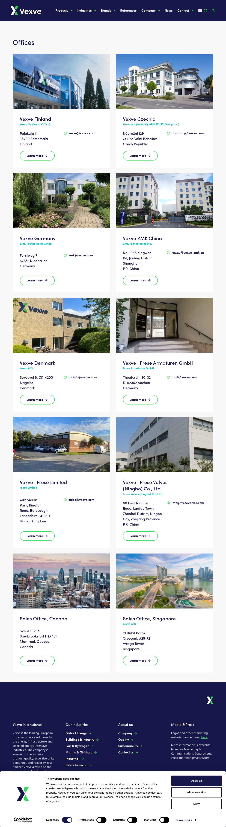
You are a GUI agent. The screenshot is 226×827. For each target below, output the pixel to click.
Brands (106, 11)
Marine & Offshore (79, 752)
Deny (196, 803)
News (169, 11)
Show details (184, 820)
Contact (183, 11)
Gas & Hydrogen (77, 746)
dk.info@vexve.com (83, 377)
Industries (84, 11)
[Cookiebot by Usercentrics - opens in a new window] (22, 820)
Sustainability (128, 746)
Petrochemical (76, 765)
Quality (123, 740)
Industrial (72, 759)
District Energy (76, 733)
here (204, 737)
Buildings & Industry (80, 740)
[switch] (101, 820)
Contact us (126, 752)
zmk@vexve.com (81, 255)
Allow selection (196, 792)
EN (200, 11)
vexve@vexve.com (82, 133)
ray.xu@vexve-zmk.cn (188, 253)
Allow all (196, 780)
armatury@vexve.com (188, 133)
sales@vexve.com (81, 500)
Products (61, 11)
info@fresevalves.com (188, 503)
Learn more (34, 156)
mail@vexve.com (184, 377)
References (128, 11)
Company (148, 11)
